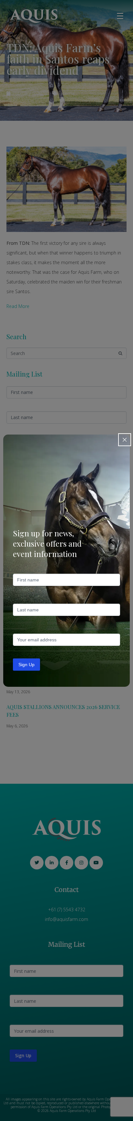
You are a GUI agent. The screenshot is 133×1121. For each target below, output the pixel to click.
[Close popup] (124, 440)
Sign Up (26, 664)
